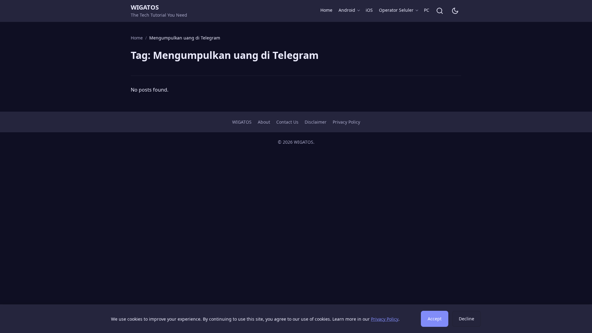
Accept (435, 319)
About (264, 122)
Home (326, 10)
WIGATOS (144, 7)
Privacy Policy (346, 122)
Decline (466, 319)
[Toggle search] (439, 10)
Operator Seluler (396, 10)
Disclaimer (316, 122)
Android (347, 10)
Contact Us (287, 122)
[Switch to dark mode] (455, 11)
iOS (369, 10)
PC (426, 10)
